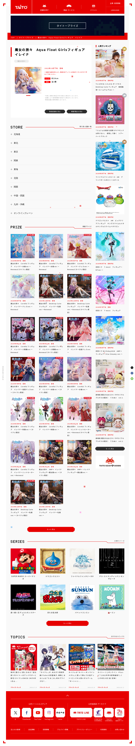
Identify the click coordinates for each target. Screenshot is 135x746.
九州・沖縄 (19, 204)
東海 (16, 169)
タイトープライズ (26, 37)
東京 (16, 152)
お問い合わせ (119, 729)
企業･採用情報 (115, 3)
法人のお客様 (15, 729)
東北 (16, 143)
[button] (28, 95)
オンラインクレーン (23, 213)
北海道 (17, 134)
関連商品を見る (77, 111)
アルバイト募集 (62, 729)
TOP (13, 37)
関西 (16, 187)
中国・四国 (19, 195)
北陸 (16, 178)
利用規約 (103, 729)
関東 (16, 160)
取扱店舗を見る (55, 111)
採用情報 (46, 729)
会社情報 (31, 729)
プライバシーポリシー (84, 729)
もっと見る (51, 529)
